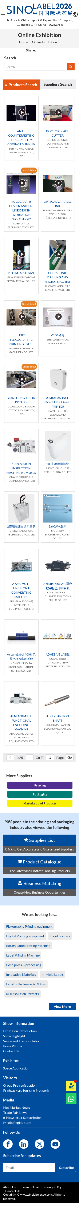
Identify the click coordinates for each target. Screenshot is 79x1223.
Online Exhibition (44, 42)
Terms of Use (30, 1187)
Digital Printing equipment (25, 936)
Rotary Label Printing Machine (28, 946)
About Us (9, 1187)
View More (62, 1006)
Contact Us (12, 1191)
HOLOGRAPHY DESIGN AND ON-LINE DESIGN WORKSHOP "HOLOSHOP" (21, 210)
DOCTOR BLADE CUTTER (57, 133)
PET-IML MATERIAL (21, 273)
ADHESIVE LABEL (58, 654)
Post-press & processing (23, 965)
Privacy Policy (53, 1187)
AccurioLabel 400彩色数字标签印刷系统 (21, 657)
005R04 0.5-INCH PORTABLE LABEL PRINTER (57, 402)
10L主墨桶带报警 (57, 464)
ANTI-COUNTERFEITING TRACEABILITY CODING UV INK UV (21, 137)
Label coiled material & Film (26, 984)
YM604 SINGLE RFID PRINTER (21, 400)
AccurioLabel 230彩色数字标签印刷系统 (57, 586)
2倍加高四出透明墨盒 (21, 526)
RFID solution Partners (22, 994)
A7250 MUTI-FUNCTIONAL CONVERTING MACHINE (21, 590)
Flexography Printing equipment (29, 926)
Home (23, 42)
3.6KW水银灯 (58, 526)
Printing (40, 785)
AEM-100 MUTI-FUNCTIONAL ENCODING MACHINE (21, 722)
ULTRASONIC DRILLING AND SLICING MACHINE (58, 277)
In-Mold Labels (53, 974)
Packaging (40, 794)
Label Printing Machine (23, 955)
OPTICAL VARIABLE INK (58, 204)
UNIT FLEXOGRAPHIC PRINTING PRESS (21, 339)
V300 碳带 (57, 335)
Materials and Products (40, 803)
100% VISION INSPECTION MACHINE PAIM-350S (21, 468)
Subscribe (66, 1167)
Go (69, 757)
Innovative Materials (21, 974)
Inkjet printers (60, 936)
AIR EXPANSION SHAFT (57, 718)
